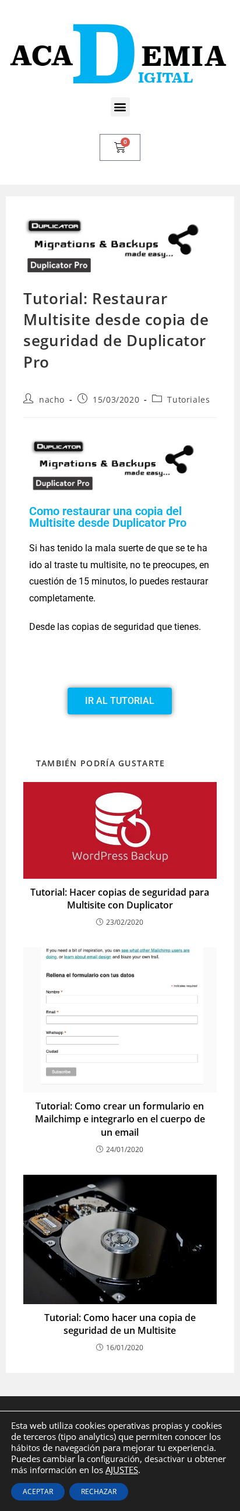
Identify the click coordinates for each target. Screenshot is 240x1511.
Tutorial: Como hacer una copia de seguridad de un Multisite (120, 1324)
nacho (52, 399)
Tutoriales (188, 399)
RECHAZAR (99, 1491)
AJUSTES (121, 1469)
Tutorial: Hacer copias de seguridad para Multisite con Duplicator (119, 898)
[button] (120, 107)
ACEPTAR (38, 1491)
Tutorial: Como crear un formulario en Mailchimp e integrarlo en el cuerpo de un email (120, 1119)
